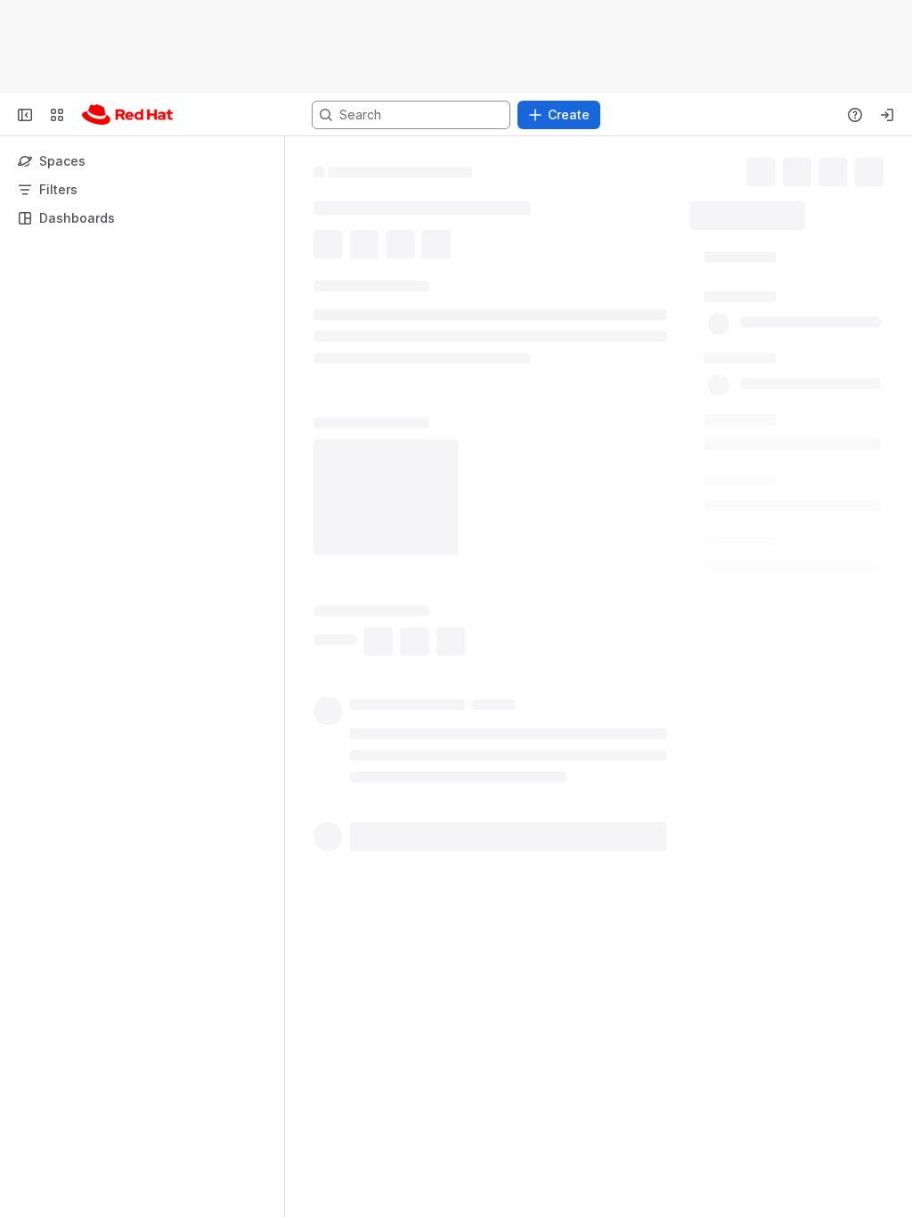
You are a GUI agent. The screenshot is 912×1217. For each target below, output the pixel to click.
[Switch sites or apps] (57, 115)
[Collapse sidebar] (25, 115)
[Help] (855, 115)
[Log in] (887, 115)
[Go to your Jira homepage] (127, 115)
